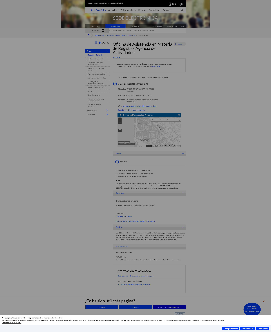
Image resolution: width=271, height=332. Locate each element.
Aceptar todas (262, 329)
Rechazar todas (247, 329)
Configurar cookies (231, 329)
